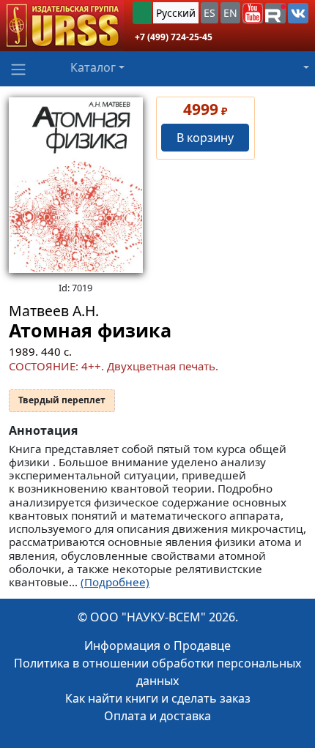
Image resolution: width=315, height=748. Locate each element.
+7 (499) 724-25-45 (173, 37)
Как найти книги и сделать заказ (158, 698)
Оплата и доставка (157, 716)
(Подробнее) (115, 582)
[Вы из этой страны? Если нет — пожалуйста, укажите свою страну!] (142, 12)
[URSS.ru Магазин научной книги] (62, 25)
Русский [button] (176, 13)
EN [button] (230, 13)
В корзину (205, 138)
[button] (252, 13)
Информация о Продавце (157, 645)
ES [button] (209, 13)
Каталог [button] (93, 67)
